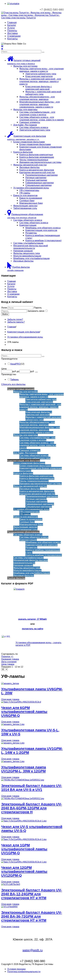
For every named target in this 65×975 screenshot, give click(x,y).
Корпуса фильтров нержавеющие (36, 157)
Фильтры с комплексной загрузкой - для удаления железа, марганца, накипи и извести (40, 81)
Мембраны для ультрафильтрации (31, 258)
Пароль (38, 307)
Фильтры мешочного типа (26, 253)
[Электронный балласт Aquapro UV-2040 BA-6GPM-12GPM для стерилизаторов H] (22, 798)
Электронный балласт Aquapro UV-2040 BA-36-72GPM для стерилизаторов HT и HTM (31, 916)
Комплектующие (27, 225)
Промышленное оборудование (23, 532)
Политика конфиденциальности (23, 971)
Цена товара (7, 664)
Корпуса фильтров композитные (36, 154)
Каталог (11, 25)
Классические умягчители (39, 76)
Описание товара (10, 699)
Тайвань (14, 379)
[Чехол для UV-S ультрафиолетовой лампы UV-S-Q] (23, 821)
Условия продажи (16, 969)
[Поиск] (43, 52)
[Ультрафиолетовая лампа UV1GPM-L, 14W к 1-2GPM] (12, 743)
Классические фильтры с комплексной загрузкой (38, 87)
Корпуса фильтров (23, 152)
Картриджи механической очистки (37, 172)
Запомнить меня (36, 311)
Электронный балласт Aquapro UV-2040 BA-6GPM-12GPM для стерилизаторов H (31, 808)
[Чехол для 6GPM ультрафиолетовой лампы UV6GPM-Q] (21, 702)
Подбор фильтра (16, 578)
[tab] (32, 358)
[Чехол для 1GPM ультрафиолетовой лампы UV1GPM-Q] (23, 839)
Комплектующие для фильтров (23, 332)
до (18, 371)
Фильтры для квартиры (25, 109)
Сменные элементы (29, 122)
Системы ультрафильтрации (28, 243)
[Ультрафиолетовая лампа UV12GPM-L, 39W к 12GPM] (12, 761)
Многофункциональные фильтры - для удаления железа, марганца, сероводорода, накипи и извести (39, 104)
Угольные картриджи (36, 180)
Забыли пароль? (16, 322)
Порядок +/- (7, 656)
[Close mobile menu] (2, 48)
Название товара (10, 659)
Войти (5, 314)
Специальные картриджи (38, 185)
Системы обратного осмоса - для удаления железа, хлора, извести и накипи (41, 118)
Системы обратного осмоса (33, 127)
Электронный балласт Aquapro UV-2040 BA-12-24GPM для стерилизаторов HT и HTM (31, 894)
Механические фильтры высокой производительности (30, 246)
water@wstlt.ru (33, 950)
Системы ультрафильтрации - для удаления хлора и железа (37, 113)
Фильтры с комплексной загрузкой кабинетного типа (43, 92)
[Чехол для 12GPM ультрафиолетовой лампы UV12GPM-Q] (23, 862)
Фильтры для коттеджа (25, 66)
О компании (14, 36)
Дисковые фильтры (29, 167)
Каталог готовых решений (20, 389)
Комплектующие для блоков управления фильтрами (40, 469)
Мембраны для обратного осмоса (42, 227)
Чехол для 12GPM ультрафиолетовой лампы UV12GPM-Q (24, 871)
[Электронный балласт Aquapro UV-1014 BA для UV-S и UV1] (22, 779)
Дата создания (8, 661)
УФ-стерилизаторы (29, 190)
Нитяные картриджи (35, 177)
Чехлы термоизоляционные (33, 159)
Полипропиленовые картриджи (41, 175)
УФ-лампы (24, 193)
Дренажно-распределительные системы (40, 162)
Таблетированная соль (25, 208)
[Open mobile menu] (2, 46)
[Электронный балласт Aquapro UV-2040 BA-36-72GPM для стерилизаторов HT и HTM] (9, 906)
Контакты (12, 38)
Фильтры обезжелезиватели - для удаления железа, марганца (37, 98)
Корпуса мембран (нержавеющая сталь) (42, 551)
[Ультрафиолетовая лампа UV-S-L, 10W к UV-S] (12, 724)
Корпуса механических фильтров (36, 170)
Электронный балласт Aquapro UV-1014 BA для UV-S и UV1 (31, 788)
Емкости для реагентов (25, 195)
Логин (4, 307)
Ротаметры (31, 233)
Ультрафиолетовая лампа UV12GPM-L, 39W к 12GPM (23, 769)
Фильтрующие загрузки (25, 205)
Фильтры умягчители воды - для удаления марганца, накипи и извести (41, 69)
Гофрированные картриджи (39, 182)
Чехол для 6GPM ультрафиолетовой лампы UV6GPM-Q (24, 712)
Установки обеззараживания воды (31, 187)
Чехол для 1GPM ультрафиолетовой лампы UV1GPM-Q (24, 849)
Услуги (11, 28)
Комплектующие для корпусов (41, 230)
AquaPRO (15, 364)
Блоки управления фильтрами (29, 141)
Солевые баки (26, 200)
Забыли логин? (15, 319)
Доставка (12, 33)
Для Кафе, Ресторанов (25, 124)
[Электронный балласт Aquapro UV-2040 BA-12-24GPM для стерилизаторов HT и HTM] (10, 884)
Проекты (12, 30)
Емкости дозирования (30, 198)
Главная (12, 22)
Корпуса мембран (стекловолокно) (43, 240)
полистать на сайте (32, 628)
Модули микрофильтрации (27, 255)
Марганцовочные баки (31, 203)
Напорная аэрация (23, 250)
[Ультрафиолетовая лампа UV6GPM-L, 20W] (10, 683)
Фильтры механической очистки (30, 164)
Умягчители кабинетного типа (40, 73)
